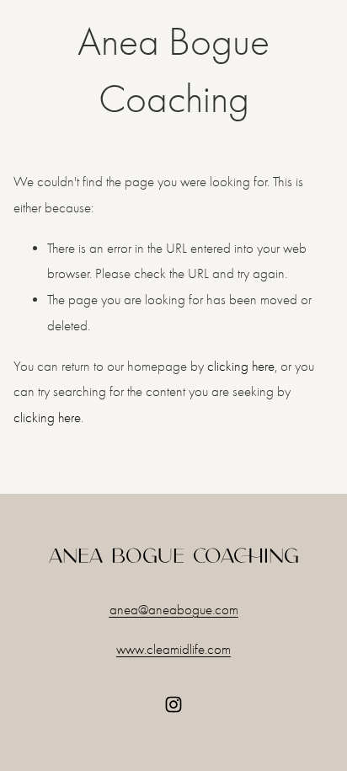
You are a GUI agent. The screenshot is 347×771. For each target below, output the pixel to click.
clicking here (241, 366)
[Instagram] (173, 704)
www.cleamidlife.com (173, 649)
